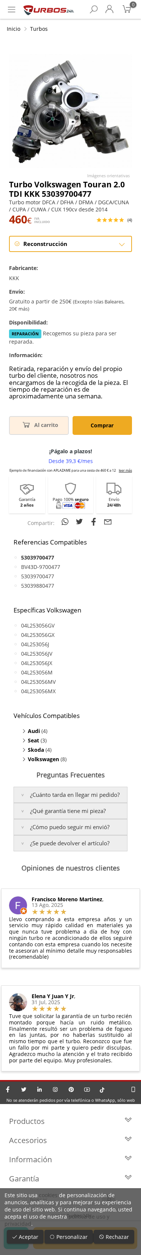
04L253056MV (38, 681)
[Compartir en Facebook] (94, 522)
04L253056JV (36, 653)
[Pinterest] (71, 1089)
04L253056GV (38, 625)
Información (30, 1159)
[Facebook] (8, 1089)
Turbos (39, 28)
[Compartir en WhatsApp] (66, 522)
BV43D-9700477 (40, 566)
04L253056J (35, 644)
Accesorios (28, 1140)
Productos (27, 1121)
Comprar (102, 425)
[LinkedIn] (39, 1089)
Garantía (24, 1179)
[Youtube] (87, 1089)
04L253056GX (38, 634)
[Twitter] (24, 1089)
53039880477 (37, 585)
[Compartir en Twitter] (80, 522)
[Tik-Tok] (102, 1089)
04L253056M (37, 672)
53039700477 (37, 576)
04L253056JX (36, 663)
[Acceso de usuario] (109, 9)
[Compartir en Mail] (107, 522)
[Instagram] (55, 1089)
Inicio (13, 28)
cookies (48, 1195)
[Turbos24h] (48, 9)
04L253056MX (38, 691)
